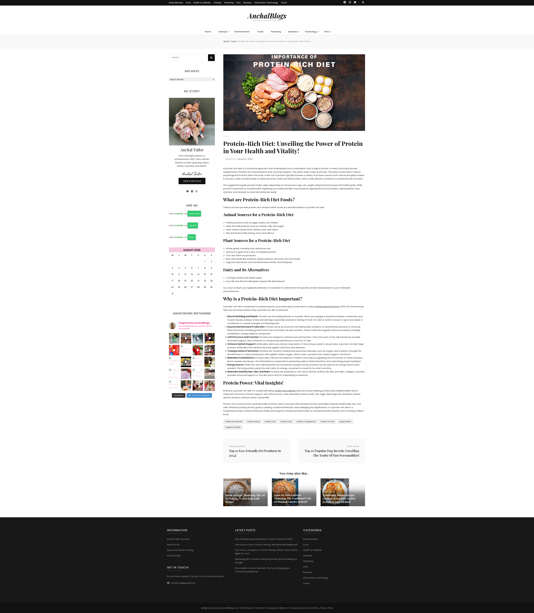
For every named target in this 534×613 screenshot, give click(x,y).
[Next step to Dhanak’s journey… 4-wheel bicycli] (209, 374)
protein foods (286, 421)
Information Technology (266, 2)
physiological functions (327, 306)
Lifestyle (218, 2)
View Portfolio (192, 181)
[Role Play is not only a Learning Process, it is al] (198, 350)
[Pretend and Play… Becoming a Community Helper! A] (198, 374)
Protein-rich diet (327, 421)
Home (208, 31)
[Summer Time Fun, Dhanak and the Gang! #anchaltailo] (186, 338)
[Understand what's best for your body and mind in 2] (186, 350)
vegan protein (345, 421)
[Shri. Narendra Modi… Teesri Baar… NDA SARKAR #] (174, 350)
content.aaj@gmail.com (182, 582)
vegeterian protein (233, 427)
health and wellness (285, 390)
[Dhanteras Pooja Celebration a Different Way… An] (198, 385)
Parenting (229, 2)
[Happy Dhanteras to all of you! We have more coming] (209, 385)
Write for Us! (173, 544)
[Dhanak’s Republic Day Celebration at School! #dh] (174, 385)
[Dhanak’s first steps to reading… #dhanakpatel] (209, 362)
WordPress (314, 608)
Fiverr (191, 237)
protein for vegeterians (306, 421)
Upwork (192, 225)
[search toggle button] (363, 2)
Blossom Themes (288, 608)
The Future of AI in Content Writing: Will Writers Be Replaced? (266, 544)
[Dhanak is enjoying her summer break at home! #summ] (174, 374)
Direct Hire (194, 213)
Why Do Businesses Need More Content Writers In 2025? (264, 539)
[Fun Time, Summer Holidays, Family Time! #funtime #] (186, 362)
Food (188, 2)
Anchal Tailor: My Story (178, 539)
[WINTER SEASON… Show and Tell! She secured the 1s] (186, 385)
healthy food (270, 421)
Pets (238, 2)
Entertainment (176, 2)
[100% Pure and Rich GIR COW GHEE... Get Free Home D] (198, 362)
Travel (284, 2)
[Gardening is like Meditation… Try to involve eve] (174, 362)
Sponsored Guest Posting (180, 550)
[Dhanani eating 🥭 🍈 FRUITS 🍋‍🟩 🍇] (209, 350)
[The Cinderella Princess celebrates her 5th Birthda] (174, 338)
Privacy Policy (174, 555)
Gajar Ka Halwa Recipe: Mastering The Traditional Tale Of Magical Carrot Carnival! (292, 498)
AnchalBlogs (267, 15)
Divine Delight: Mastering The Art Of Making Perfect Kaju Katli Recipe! (245, 499)
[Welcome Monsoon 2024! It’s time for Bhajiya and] (198, 338)
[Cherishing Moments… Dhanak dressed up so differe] (209, 338)
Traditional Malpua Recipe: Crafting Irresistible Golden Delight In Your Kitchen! (339, 499)
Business (247, 2)
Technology (311, 31)
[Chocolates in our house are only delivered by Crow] (186, 374)
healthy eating (253, 421)
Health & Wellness (202, 2)
